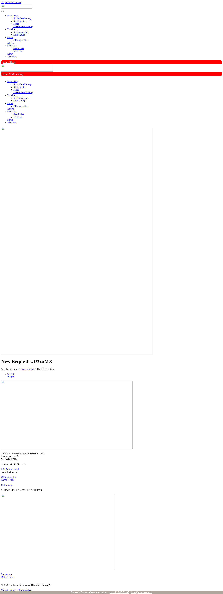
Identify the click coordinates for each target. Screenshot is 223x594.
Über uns (11, 45)
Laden (10, 37)
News (10, 54)
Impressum (6, 574)
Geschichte (18, 48)
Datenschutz (7, 577)
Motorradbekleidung (23, 26)
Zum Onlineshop (13, 74)
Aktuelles (11, 56)
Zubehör (11, 29)
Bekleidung (12, 15)
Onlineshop (6, 485)
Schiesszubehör (20, 32)
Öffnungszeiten (20, 40)
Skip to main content (11, 2)
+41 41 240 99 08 (119, 592)
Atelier (10, 43)
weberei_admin (25, 369)
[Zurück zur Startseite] (16, 7)
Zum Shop (9, 62)
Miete (16, 23)
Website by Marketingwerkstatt (16, 590)
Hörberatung (19, 34)
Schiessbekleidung (22, 18)
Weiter (10, 377)
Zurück (10, 374)
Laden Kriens (7, 480)
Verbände (17, 51)
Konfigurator (19, 21)
